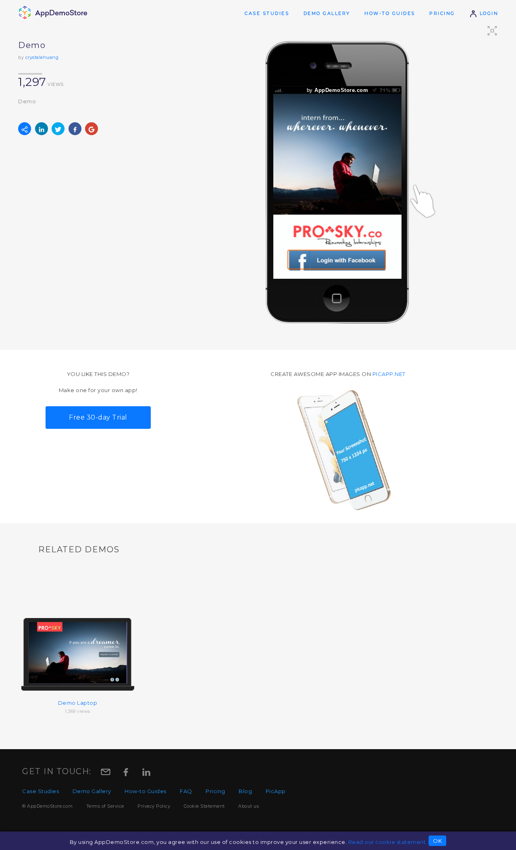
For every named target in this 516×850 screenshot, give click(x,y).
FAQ (186, 791)
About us (248, 806)
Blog (245, 791)
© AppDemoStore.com (47, 806)
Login (487, 13)
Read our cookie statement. (387, 842)
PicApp (276, 791)
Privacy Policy (153, 806)
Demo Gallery (327, 13)
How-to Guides (389, 13)
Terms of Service (105, 806)
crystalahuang (42, 57)
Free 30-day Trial (98, 417)
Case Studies (267, 13)
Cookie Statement (204, 806)
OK (437, 840)
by (337, 90)
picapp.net (389, 374)
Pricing (442, 13)
